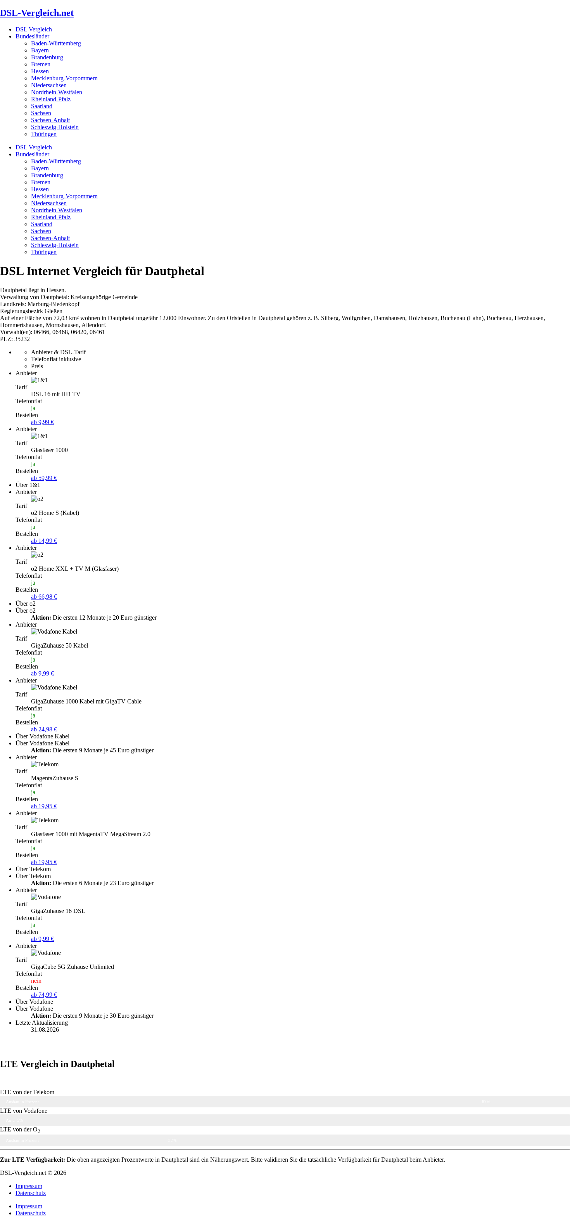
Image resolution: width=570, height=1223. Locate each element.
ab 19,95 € (44, 806)
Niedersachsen (49, 85)
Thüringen (44, 134)
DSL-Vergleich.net (37, 13)
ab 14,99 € (44, 540)
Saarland (41, 106)
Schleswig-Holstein (55, 127)
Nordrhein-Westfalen (56, 92)
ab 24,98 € (44, 729)
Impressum (29, 1186)
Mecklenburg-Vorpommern (64, 78)
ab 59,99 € (44, 478)
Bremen (40, 64)
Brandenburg (47, 57)
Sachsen (41, 113)
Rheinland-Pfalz (51, 99)
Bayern (40, 50)
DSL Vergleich (34, 29)
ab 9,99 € (42, 422)
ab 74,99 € (44, 994)
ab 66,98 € (44, 596)
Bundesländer (32, 36)
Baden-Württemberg (56, 43)
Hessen (40, 71)
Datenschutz (31, 1193)
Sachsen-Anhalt (50, 120)
